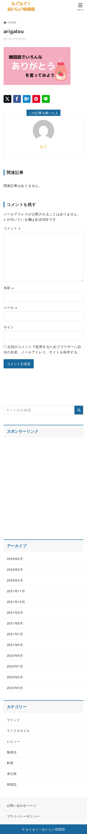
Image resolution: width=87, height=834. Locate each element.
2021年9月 (15, 612)
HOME (12, 22)
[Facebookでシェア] (17, 99)
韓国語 (12, 784)
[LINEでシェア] (46, 99)
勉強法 (12, 752)
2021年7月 (15, 634)
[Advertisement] (43, 485)
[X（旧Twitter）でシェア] (7, 99)
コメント (12, 228)
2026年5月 (15, 569)
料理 (10, 763)
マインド (13, 719)
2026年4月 (15, 580)
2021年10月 (16, 601)
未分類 (12, 773)
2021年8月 (15, 623)
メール (10, 307)
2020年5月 (15, 687)
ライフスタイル (18, 730)
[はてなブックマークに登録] (27, 99)
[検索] (78, 410)
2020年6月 (15, 677)
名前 (9, 287)
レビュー (13, 741)
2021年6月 (15, 644)
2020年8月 (15, 655)
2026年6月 (15, 558)
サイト (9, 327)
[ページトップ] (78, 825)
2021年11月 (16, 591)
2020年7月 (15, 666)
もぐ (43, 146)
